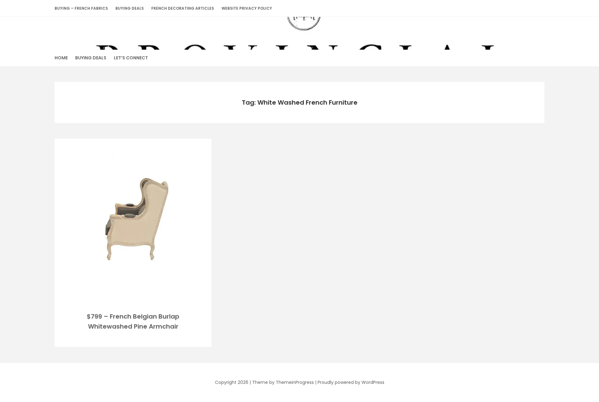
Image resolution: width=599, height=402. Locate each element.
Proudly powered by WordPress (351, 382)
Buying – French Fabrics (81, 8)
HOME (61, 58)
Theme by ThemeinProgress (283, 382)
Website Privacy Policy (247, 8)
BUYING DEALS (129, 8)
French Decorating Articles (182, 8)
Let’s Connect (131, 58)
